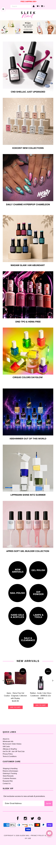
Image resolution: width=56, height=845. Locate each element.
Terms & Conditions (10, 756)
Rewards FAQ (8, 781)
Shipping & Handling (10, 768)
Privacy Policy (8, 754)
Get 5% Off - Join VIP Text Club (13, 751)
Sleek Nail (24, 835)
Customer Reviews (9, 778)
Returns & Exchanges (10, 771)
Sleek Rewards (8, 776)
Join (48, 803)
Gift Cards (6, 746)
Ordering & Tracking (10, 773)
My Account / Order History (12, 744)
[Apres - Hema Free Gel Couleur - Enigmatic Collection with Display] (15, 679)
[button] (49, 833)
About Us (6, 739)
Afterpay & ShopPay (10, 749)
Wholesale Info (8, 741)
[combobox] (20, 6)
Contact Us (7, 783)
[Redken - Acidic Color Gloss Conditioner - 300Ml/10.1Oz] (41, 679)
